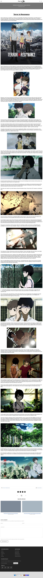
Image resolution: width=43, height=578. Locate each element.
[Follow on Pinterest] (11, 567)
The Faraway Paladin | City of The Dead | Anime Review (32, 513)
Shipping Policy (17, 553)
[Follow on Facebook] (2, 567)
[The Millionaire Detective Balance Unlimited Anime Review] (17, 496)
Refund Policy (17, 552)
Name (2, 523)
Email (23, 523)
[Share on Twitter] (20, 492)
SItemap (2, 556)
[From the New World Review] (26, 496)
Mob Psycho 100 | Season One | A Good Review (11, 513)
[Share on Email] (25, 492)
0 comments (39, 487)
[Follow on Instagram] (8, 567)
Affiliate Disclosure (17, 556)
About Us (2, 552)
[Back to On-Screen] (21, 496)
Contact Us (3, 553)
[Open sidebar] (1, 290)
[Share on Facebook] (18, 492)
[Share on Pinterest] (22, 492)
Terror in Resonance (6, 487)
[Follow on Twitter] (5, 567)
